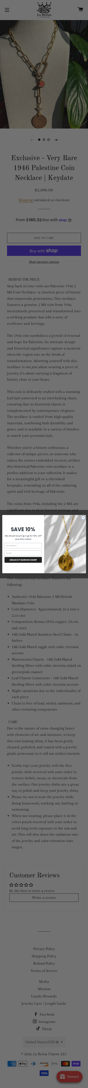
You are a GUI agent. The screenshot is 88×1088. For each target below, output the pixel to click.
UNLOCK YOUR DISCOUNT (23, 559)
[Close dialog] (83, 518)
